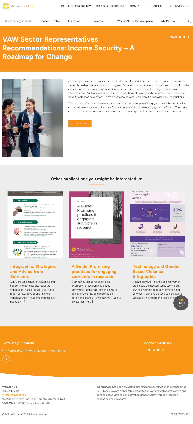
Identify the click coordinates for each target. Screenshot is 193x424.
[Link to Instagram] (162, 350)
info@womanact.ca (14, 394)
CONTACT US (138, 6)
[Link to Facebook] (145, 350)
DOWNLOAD (80, 124)
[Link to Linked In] (153, 350)
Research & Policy (49, 20)
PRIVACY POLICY (180, 414)
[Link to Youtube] (158, 350)
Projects (98, 20)
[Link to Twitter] (148, 350)
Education (74, 20)
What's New (168, 20)
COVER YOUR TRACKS (110, 6)
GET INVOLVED (178, 6)
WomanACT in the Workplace (135, 20)
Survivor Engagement (18, 20)
